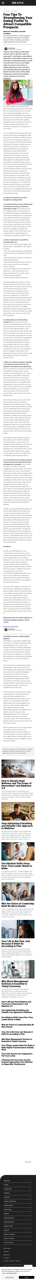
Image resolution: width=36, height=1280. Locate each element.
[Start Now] (18, 788)
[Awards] (30, 1125)
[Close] (33, 1269)
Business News (9, 1117)
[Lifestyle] (30, 1092)
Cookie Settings (9, 1277)
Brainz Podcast (9, 1133)
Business (7, 1075)
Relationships (8, 1100)
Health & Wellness (10, 1096)
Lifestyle (7, 1092)
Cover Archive (8, 1137)
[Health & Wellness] (30, 1096)
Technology (8, 1104)
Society (6, 1108)
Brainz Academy (9, 1129)
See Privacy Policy (12, 1273)
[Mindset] (30, 1088)
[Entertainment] (30, 1113)
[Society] (30, 1109)
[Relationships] (30, 1100)
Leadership (7, 1084)
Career (6, 1079)
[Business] (30, 1076)
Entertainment (9, 1113)
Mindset (6, 1088)
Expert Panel (8, 1121)
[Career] (30, 1080)
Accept (26, 1277)
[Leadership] (30, 1084)
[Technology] (30, 1104)
